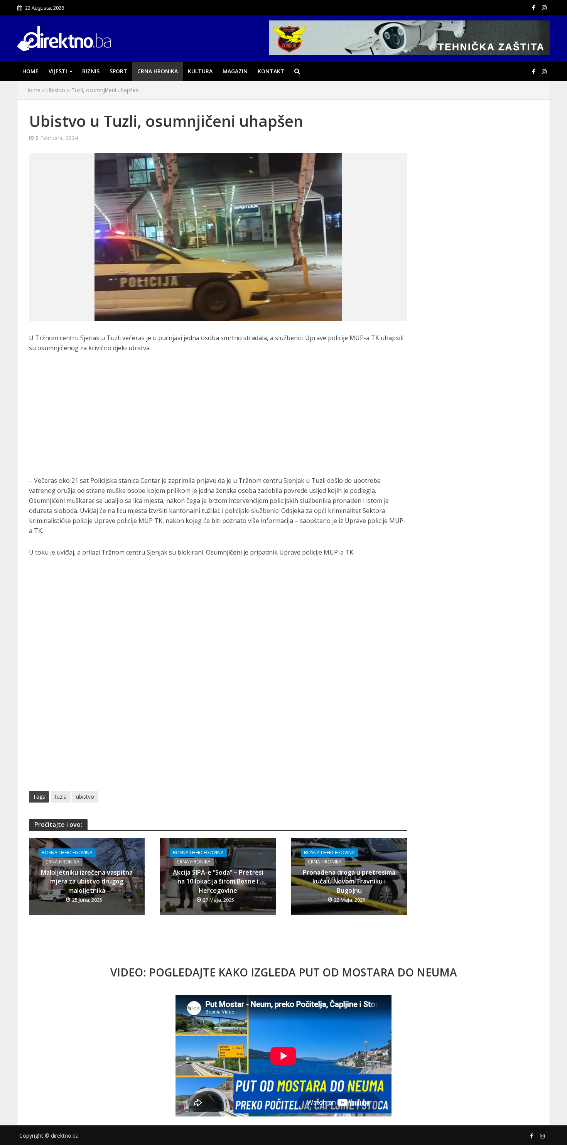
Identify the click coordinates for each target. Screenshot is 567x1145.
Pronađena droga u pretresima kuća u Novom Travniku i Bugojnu (349, 881)
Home (30, 71)
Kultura (200, 71)
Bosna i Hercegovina (67, 852)
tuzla (61, 796)
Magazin (235, 71)
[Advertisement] (218, 418)
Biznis (91, 71)
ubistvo (85, 796)
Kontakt (271, 71)
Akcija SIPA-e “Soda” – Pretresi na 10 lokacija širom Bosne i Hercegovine (218, 881)
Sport (118, 71)
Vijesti (58, 71)
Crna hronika (157, 71)
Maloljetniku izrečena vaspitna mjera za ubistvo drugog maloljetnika (87, 881)
